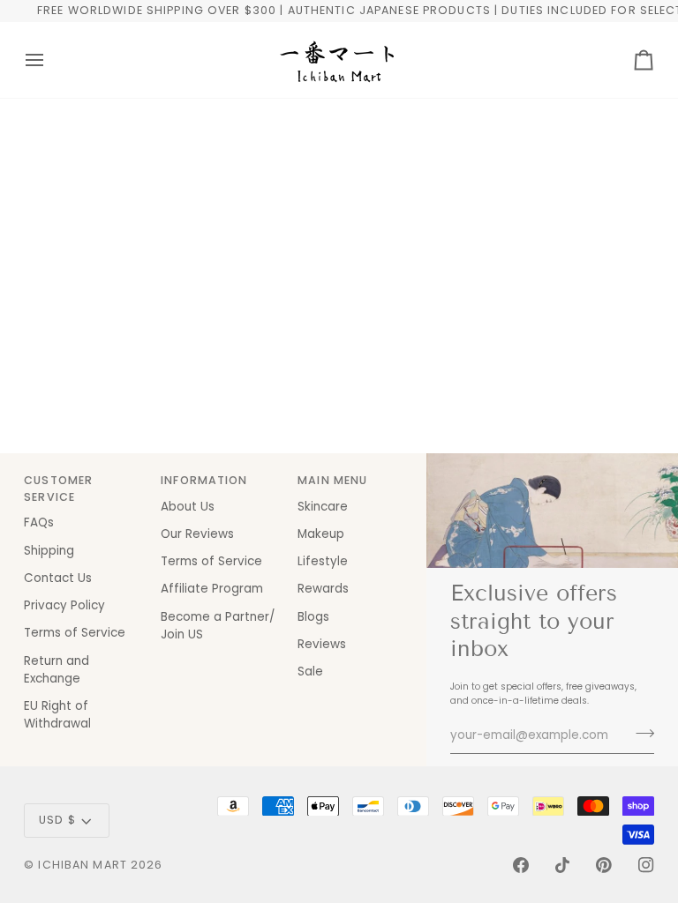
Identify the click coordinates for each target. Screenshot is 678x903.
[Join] (639, 733)
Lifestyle (323, 561)
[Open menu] (50, 60)
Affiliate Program (212, 588)
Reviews (322, 644)
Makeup (321, 534)
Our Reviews (197, 534)
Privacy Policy (64, 605)
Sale (310, 671)
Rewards (323, 588)
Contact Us (58, 578)
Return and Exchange (56, 670)
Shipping (49, 550)
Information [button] (204, 480)
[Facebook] (521, 865)
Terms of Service (74, 632)
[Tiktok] (562, 865)
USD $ (57, 819)
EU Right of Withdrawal (57, 715)
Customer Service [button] (58, 488)
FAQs (39, 522)
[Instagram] (646, 865)
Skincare (323, 506)
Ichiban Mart (82, 864)
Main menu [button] (332, 480)
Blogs (313, 616)
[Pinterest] (604, 865)
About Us (188, 506)
